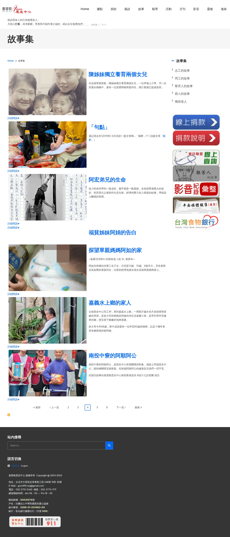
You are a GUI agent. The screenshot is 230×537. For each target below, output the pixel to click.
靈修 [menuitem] (210, 9)
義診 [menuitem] (127, 9)
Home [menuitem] (85, 9)
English (24, 465)
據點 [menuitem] (100, 9)
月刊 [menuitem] (182, 9)
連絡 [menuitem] (224, 9)
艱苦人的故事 (184, 86)
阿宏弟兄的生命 (107, 179)
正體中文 (15, 465)
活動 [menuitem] (169, 9)
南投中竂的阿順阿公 (113, 355)
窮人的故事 (182, 94)
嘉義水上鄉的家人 (110, 302)
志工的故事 (182, 70)
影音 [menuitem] (196, 9)
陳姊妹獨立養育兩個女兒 (118, 74)
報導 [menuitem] (155, 9)
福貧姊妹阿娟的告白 (113, 232)
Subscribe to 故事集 (9, 415)
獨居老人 (181, 101)
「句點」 (99, 127)
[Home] (17, 8)
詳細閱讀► (14, 118)
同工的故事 (182, 78)
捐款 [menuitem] (114, 9)
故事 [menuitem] (141, 9)
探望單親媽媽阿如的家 (115, 250)
